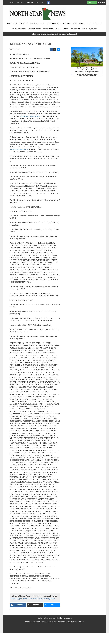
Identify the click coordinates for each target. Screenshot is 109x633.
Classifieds (12, 23)
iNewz (66, 29)
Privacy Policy (61, 621)
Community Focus (37, 23)
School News (48, 29)
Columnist (23, 23)
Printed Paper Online (35, 2)
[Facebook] (48, 2)
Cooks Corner (52, 23)
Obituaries (97, 23)
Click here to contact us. (64, 618)
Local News (72, 23)
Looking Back (85, 23)
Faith (63, 23)
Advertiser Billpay (79, 29)
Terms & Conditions (71, 621)
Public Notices (35, 29)
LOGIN (102, 2)
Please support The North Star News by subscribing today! (33, 599)
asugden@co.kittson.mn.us (30, 116)
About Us (20, 2)
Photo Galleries (19, 29)
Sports (58, 29)
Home (12, 2)
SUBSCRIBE (92, 2)
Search (94, 29)
